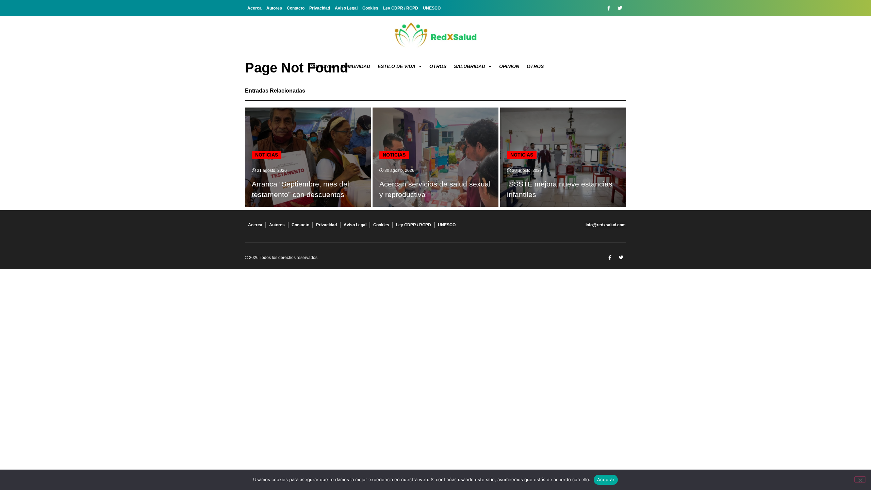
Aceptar (605, 479)
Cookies (370, 8)
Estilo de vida (396, 66)
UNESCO (432, 8)
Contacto (296, 8)
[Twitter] (620, 8)
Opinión (509, 66)
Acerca (254, 8)
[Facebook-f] (608, 8)
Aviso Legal (346, 8)
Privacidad (319, 8)
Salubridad (469, 66)
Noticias (321, 66)
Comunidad (355, 66)
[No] (860, 479)
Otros (437, 66)
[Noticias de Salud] (435, 36)
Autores (274, 8)
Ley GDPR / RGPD (400, 8)
